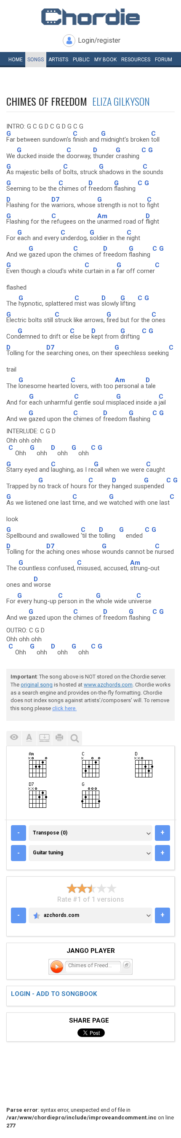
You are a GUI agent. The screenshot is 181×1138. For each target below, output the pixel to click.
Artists (58, 60)
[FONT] (29, 738)
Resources (135, 60)
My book (105, 60)
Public (81, 60)
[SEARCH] (74, 738)
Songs (35, 60)
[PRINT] (59, 738)
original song (37, 684)
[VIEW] (13, 738)
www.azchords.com (108, 684)
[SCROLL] (44, 738)
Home (15, 60)
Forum (163, 60)
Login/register (99, 40)
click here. (64, 708)
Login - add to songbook (54, 994)
